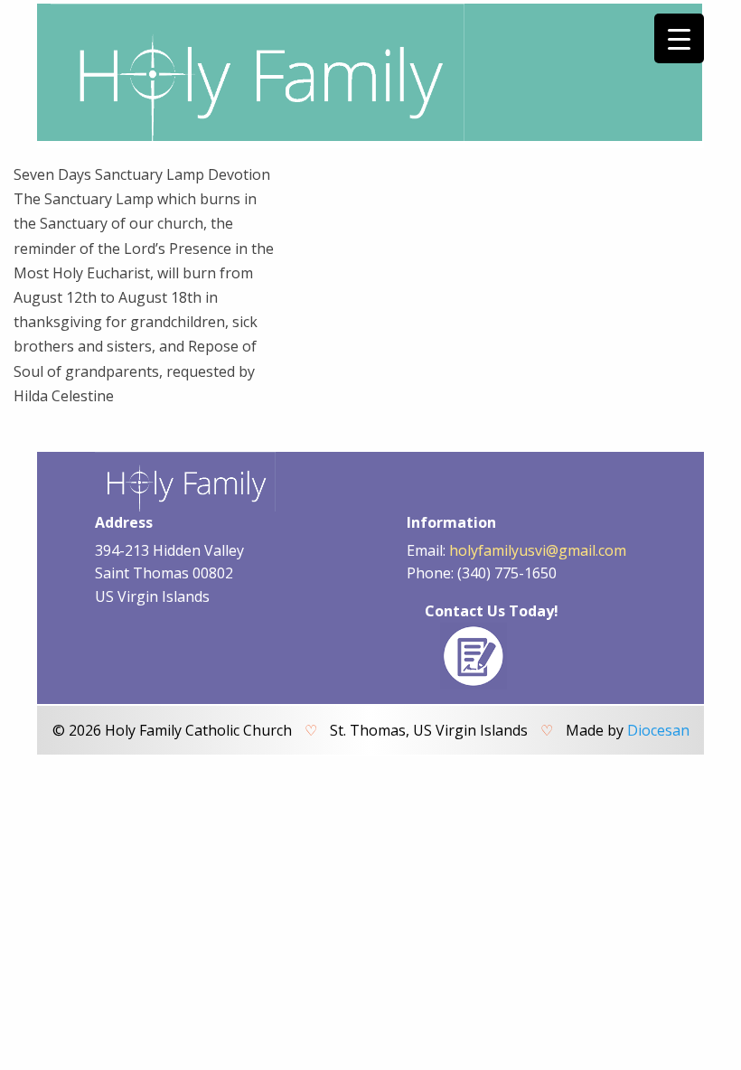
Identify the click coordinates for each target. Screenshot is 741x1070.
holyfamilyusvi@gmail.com (537, 550)
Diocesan (658, 730)
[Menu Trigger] (679, 38)
